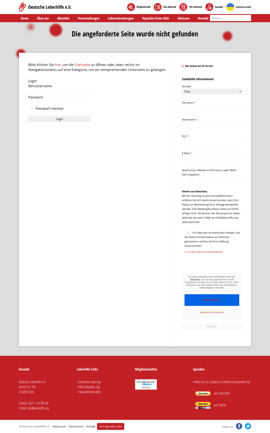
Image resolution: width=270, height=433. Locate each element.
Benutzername (40, 85)
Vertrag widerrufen (110, 426)
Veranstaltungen (89, 18)
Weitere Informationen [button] (212, 312)
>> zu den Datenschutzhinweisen (204, 252)
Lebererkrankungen (121, 18)
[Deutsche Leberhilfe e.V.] (45, 7)
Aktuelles (63, 18)
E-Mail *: (187, 153)
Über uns (43, 18)
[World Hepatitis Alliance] (146, 389)
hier (58, 64)
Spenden (219, 6)
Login (32, 80)
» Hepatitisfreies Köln (88, 391)
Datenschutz (76, 426)
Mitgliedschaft (143, 6)
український (243, 6)
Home (25, 18)
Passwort (35, 97)
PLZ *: (185, 136)
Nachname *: (190, 119)
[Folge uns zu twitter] (247, 426)
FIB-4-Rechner (195, 6)
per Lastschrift (221, 393)
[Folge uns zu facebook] (239, 426)
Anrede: (186, 86)
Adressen (184, 18)
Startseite (82, 64)
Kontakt (203, 18)
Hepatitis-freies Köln (155, 18)
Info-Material (169, 6)
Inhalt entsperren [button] (212, 299)
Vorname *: (189, 102)
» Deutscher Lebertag (89, 381)
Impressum (59, 426)
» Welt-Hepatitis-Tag (88, 386)
